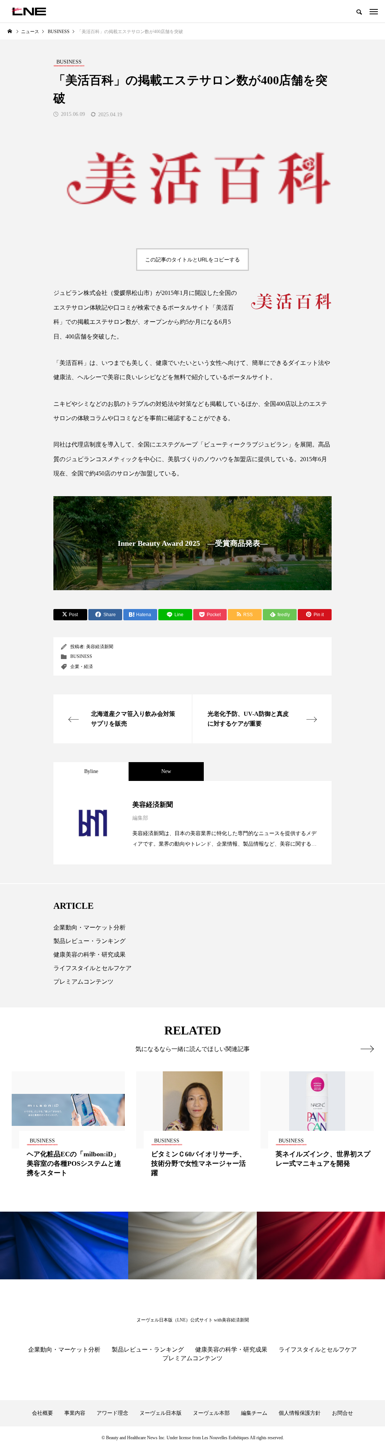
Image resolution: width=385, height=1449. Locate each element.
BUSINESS (81, 656)
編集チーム (254, 1413)
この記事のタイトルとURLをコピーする (192, 260)
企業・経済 (81, 666)
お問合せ (342, 1413)
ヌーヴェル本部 (211, 1413)
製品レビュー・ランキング (89, 941)
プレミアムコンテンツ (83, 981)
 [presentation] (367, 1048)
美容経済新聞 (99, 646)
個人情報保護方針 (300, 1413)
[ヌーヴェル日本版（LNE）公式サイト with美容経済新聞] (29, 11)
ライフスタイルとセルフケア (92, 968)
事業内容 (74, 1413)
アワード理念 (112, 1413)
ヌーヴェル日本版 (160, 1413)
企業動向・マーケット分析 (89, 927)
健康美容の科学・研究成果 (89, 954)
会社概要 (42, 1413)
